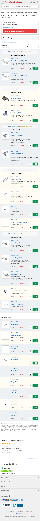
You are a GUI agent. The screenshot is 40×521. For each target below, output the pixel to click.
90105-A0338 (15, 357)
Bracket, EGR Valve (17, 135)
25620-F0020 (15, 95)
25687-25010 (14, 302)
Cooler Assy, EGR (16, 243)
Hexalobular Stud (16, 335)
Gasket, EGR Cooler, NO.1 (19, 291)
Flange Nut (14, 404)
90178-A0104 (15, 401)
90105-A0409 (15, 368)
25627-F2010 (15, 191)
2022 (15, 12)
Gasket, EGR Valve (16, 179)
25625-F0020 (15, 151)
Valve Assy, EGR (16, 98)
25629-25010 (14, 220)
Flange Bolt (14, 324)
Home (2, 12)
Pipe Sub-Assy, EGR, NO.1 (19, 61)
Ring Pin (13, 348)
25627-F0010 (15, 176)
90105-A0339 (15, 322)
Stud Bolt (13, 415)
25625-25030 (14, 133)
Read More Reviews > (33, 458)
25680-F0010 (15, 240)
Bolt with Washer (16, 393)
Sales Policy (11, 511)
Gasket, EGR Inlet (16, 209)
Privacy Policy (28, 511)
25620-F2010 (15, 110)
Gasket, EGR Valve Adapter (19, 222)
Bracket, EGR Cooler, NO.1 (19, 304)
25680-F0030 (15, 272)
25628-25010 (14, 206)
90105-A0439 (15, 379)
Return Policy (19, 511)
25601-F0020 (15, 73)
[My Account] (34, 2)
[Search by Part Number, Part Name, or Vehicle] (36, 7)
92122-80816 (14, 412)
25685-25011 (14, 288)
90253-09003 (14, 346)
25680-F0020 (15, 255)
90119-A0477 (14, 390)
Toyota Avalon (9, 12)
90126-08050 (14, 333)
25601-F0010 (15, 58)
